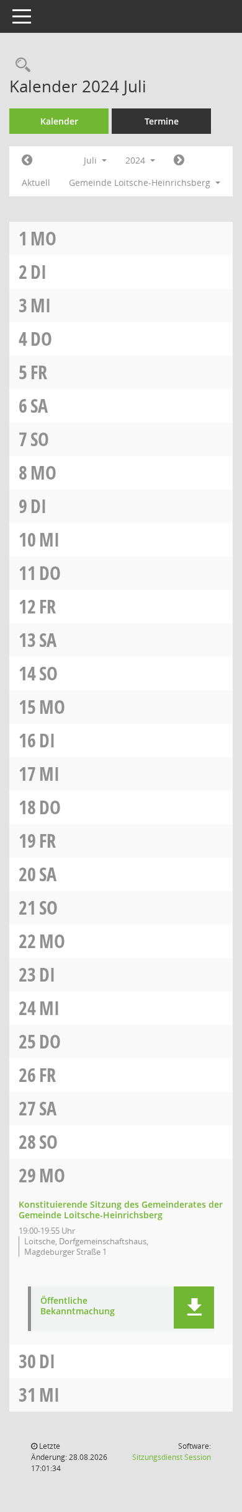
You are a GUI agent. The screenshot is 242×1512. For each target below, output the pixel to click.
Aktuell (36, 182)
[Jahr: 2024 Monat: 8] (179, 160)
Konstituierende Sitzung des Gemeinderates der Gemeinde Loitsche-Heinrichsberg (121, 1209)
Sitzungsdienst (171, 1457)
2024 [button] (136, 160)
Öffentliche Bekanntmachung (77, 1306)
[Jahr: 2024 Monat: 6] (27, 160)
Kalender (59, 121)
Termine (162, 121)
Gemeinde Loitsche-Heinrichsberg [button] (141, 182)
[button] (194, 1307)
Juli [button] (91, 160)
